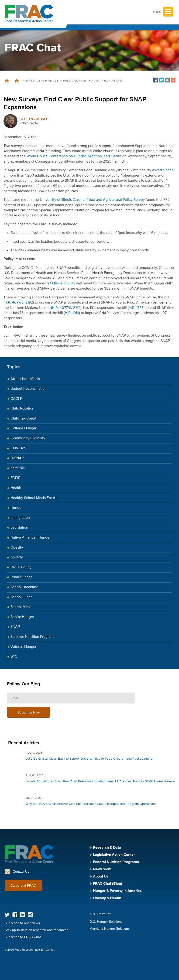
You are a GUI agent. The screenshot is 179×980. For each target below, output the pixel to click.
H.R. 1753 (136, 308)
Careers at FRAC (23, 885)
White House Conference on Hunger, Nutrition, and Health (74, 156)
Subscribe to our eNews (22, 923)
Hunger (16, 508)
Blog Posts (16, 81)
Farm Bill (17, 468)
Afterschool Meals (25, 379)
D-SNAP (17, 458)
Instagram (30, 914)
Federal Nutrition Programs (116, 862)
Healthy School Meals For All (33, 498)
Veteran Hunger (23, 647)
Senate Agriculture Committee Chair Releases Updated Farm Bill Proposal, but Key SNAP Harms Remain (100, 781)
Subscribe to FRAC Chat (23, 937)
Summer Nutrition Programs (32, 637)
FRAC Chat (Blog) (107, 884)
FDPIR (15, 478)
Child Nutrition (22, 408)
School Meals (21, 607)
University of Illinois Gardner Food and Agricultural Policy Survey (92, 200)
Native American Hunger (30, 538)
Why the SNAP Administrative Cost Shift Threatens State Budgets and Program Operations (91, 804)
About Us (101, 876)
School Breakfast (24, 587)
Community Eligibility (27, 438)
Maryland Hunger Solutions (110, 928)
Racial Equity (20, 567)
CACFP (16, 399)
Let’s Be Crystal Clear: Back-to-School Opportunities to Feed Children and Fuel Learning (89, 758)
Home (6, 81)
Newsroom (102, 869)
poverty (16, 557)
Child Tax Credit (23, 418)
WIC (13, 657)
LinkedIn (22, 914)
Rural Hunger (21, 577)
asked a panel (163, 170)
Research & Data (107, 848)
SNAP (15, 627)
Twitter (7, 914)
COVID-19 (18, 448)
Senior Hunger (22, 617)
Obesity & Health (107, 898)
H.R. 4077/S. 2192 (18, 302)
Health (15, 488)
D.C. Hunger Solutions (106, 921)
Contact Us (21, 871)
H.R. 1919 (72, 313)
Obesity (16, 548)
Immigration (20, 518)
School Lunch (21, 597)
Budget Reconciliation (28, 389)
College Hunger (23, 428)
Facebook (14, 914)
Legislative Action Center (114, 855)
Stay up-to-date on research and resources (36, 930)
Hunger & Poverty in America (117, 891)
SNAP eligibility (62, 283)
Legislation (19, 527)
